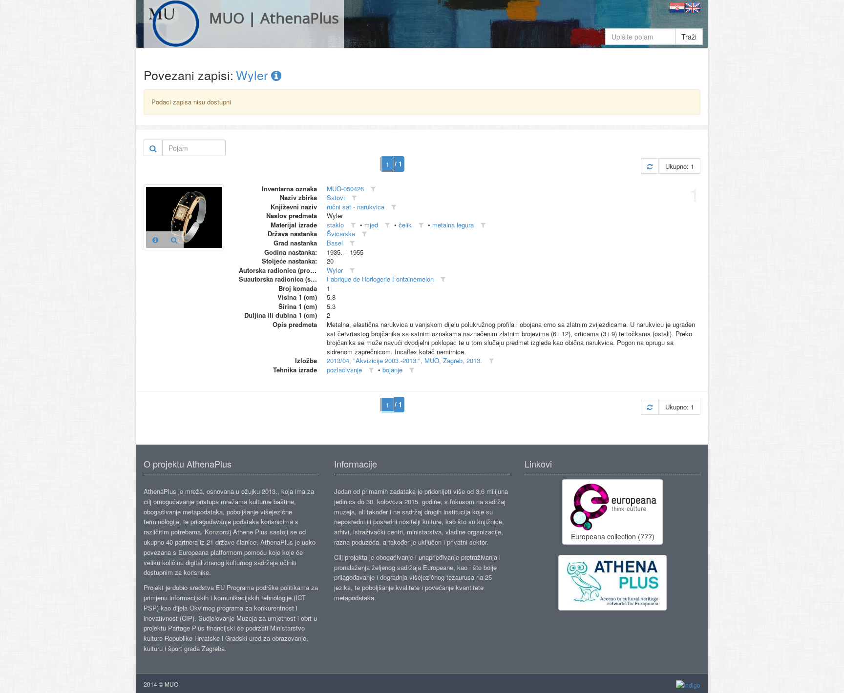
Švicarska (341, 233)
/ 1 (398, 163)
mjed (371, 224)
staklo (335, 224)
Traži (688, 36)
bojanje (392, 369)
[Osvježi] (650, 166)
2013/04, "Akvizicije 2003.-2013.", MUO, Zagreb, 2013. (404, 360)
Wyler (253, 74)
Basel (335, 242)
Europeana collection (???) (612, 536)
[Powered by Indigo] (688, 684)
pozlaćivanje (344, 369)
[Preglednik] (174, 239)
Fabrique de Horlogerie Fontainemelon (380, 279)
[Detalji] (155, 239)
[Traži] (153, 148)
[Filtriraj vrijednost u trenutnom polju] (373, 189)
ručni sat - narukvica (355, 206)
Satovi (336, 197)
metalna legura (453, 224)
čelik (405, 224)
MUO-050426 (345, 188)
